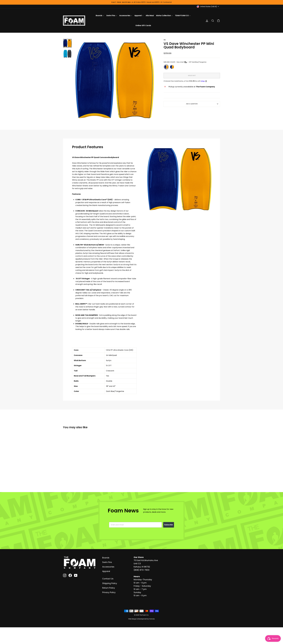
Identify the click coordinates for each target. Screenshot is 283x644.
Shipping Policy (109, 583)
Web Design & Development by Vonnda (141, 619)
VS (165, 40)
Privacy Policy (109, 592)
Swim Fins (107, 562)
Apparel (106, 571)
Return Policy (108, 587)
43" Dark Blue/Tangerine (172, 67)
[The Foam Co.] (79, 562)
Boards (105, 557)
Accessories (108, 566)
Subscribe (168, 525)
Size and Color (185, 62)
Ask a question (192, 104)
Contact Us (107, 578)
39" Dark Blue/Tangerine (166, 67)
